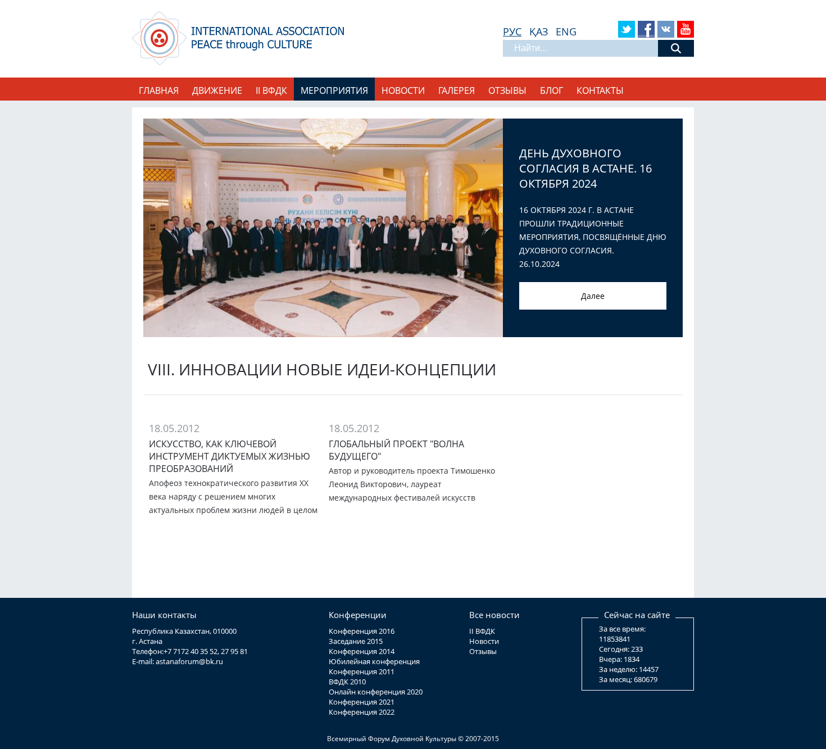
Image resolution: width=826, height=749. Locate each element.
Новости (403, 90)
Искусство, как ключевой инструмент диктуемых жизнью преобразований (229, 456)
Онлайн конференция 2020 (376, 692)
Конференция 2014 (361, 651)
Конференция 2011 (361, 671)
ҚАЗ (538, 31)
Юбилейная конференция (374, 661)
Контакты (600, 90)
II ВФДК (482, 631)
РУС (512, 31)
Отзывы (507, 90)
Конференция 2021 (361, 702)
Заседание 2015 (356, 641)
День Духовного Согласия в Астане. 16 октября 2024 (585, 168)
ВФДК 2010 (347, 682)
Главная (159, 90)
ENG (566, 31)
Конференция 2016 (361, 631)
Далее (593, 295)
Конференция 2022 (361, 712)
